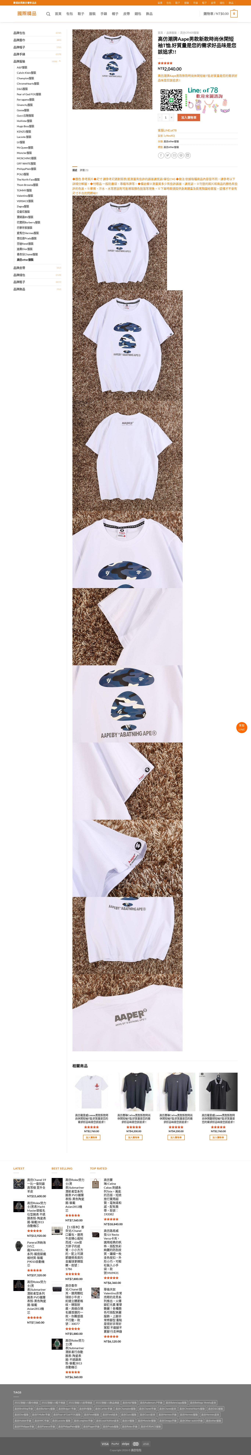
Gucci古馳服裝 (25, 115)
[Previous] (72, 1109)
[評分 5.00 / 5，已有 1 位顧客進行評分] (198, 63)
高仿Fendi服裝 (91, 1414)
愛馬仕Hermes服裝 (28, 233)
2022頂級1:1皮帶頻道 (80, 1402)
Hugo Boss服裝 (25, 126)
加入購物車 (188, 117)
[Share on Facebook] (161, 155)
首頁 (160, 2)
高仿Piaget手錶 (91, 1426)
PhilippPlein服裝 (26, 168)
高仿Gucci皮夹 (147, 1414)
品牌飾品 (19, 289)
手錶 (195, 2)
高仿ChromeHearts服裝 (192, 1408)
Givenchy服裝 (25, 104)
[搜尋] (48, 14)
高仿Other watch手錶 (191, 1420)
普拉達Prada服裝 (27, 238)
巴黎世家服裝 (24, 227)
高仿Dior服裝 (22, 1414)
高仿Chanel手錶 (147, 1408)
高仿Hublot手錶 (23, 1420)
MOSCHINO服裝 (26, 158)
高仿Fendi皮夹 (110, 1414)
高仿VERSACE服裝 (151, 1426)
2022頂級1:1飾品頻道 (107, 1402)
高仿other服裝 (25, 259)
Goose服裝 (23, 110)
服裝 (186, 2)
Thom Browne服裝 (27, 184)
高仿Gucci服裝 (129, 1414)
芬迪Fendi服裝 (25, 243)
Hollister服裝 (24, 120)
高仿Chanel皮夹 (167, 1408)
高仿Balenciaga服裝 (176, 1402)
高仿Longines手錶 (83, 1420)
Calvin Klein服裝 (26, 72)
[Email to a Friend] (174, 155)
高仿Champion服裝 (126, 1408)
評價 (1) (84, 170)
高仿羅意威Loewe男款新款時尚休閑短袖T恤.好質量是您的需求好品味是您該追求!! (91, 1119)
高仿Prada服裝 (111, 1426)
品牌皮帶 (19, 267)
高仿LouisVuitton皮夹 (107, 1420)
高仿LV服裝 (128, 1420)
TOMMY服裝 (24, 190)
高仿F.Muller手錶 (41, 1414)
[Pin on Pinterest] (181, 155)
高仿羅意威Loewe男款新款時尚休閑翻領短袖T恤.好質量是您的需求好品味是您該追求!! (218, 1119)
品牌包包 (19, 33)
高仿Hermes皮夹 (210, 1414)
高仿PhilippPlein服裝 (69, 1426)
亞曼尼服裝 (23, 211)
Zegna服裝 (23, 206)
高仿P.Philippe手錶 (24, 1426)
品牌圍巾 (19, 40)
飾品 (231, 2)
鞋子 (177, 2)
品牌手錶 (19, 54)
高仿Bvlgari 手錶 (67, 1408)
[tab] (74, 170)
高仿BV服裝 (85, 1408)
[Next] (237, 1109)
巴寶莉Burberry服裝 (28, 222)
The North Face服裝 (28, 179)
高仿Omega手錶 (168, 1420)
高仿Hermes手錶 (168, 1414)
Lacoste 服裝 (24, 136)
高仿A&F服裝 (130, 1402)
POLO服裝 (23, 174)
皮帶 (213, 2)
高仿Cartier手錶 (103, 1408)
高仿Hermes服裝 (189, 1414)
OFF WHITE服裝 (26, 163)
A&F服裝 (22, 67)
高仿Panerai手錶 (46, 1426)
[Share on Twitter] (168, 155)
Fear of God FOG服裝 (29, 94)
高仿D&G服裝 (215, 1408)
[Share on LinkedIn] (188, 155)
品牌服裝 (19, 61)
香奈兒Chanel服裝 (27, 254)
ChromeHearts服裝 (28, 83)
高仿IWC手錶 (42, 1420)
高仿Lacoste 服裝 (61, 1420)
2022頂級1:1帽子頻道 (53, 1402)
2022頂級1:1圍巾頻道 (26, 1402)
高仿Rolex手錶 (129, 1426)
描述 (74, 170)
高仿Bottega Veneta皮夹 (203, 1402)
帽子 (204, 2)
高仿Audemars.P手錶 (151, 1402)
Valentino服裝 (25, 195)
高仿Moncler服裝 (147, 1420)
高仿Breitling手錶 (24, 1408)
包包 (168, 2)
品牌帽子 (19, 47)
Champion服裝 (25, 78)
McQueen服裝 (25, 147)
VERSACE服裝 (25, 201)
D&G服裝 (22, 88)
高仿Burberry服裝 (45, 1408)
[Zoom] (77, 104)
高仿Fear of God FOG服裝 (67, 1414)
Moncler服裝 (24, 152)
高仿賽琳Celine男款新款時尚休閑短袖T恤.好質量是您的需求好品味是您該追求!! (133, 1119)
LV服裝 (21, 142)
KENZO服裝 (24, 131)
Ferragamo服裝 (25, 99)
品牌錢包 (19, 275)
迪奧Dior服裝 (25, 249)
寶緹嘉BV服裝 (25, 217)
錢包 (222, 2)
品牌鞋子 (19, 282)
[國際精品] (27, 14)
